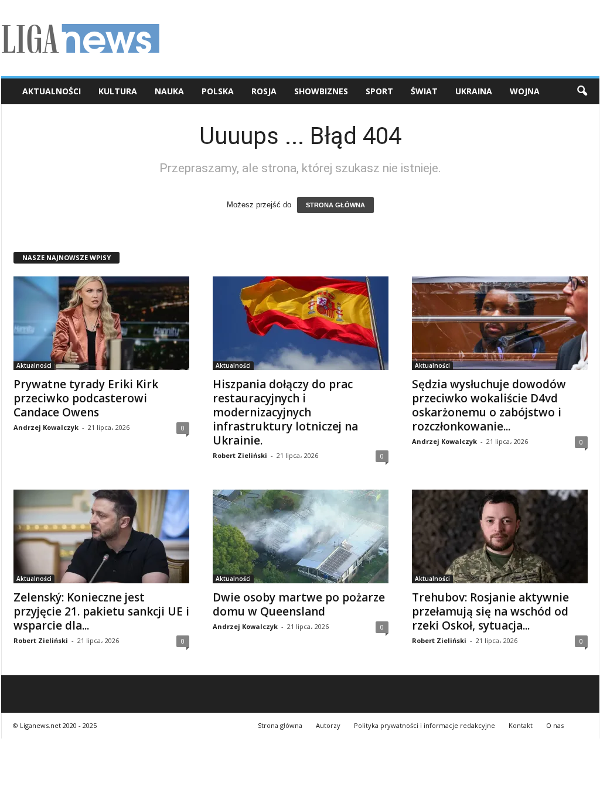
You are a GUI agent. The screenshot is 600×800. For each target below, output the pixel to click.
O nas (555, 725)
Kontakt (521, 725)
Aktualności (51, 91)
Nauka (169, 91)
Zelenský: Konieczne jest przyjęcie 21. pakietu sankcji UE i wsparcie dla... (101, 611)
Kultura (117, 91)
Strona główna (280, 725)
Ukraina (473, 91)
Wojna (525, 91)
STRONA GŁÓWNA (335, 204)
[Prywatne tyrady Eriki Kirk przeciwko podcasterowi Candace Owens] (101, 323)
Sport (379, 91)
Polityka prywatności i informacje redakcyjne (424, 725)
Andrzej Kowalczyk (46, 427)
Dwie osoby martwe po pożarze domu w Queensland (299, 604)
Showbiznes (321, 91)
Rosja (264, 91)
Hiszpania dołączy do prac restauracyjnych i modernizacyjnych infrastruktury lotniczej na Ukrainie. (285, 412)
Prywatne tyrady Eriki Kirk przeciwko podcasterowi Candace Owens (85, 398)
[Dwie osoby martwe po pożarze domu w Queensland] (300, 536)
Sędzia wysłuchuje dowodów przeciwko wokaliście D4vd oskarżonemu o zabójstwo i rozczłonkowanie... (489, 405)
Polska (218, 91)
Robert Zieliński (240, 455)
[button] (582, 91)
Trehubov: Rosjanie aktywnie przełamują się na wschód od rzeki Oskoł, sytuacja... (490, 611)
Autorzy (328, 725)
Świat (424, 91)
